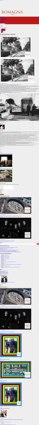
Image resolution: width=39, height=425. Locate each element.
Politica (2, 31)
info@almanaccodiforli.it (11, 92)
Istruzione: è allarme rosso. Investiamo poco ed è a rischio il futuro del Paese (9, 247)
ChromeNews (10, 424)
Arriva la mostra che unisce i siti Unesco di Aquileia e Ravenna (8, 261)
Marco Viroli (1, 130)
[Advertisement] (19, 5)
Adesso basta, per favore (3, 249)
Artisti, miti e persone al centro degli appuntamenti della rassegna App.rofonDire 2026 (11, 264)
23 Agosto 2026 (2, 217)
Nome (1, 190)
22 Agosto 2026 (2, 360)
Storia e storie (3, 20)
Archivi (1, 284)
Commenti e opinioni (3, 18)
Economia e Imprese (3, 19)
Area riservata (2, 423)
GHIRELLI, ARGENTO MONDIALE (4, 359)
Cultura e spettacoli (3, 29)
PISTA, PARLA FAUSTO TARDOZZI (4, 273)
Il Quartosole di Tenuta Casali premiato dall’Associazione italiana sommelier (9, 251)
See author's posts (2, 146)
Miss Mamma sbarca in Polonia (3, 248)
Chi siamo (2, 21)
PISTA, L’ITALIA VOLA (3, 260)
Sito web (1, 193)
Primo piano (2, 17)
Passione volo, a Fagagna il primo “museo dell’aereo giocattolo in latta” (8, 250)
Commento (1, 189)
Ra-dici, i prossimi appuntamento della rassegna (7, 331)
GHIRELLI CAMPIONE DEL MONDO (5, 256)
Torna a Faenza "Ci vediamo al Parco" (5, 265)
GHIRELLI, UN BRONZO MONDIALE (5, 257)
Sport (1, 32)
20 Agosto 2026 (2, 409)
